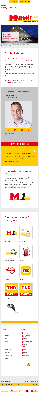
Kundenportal (7, 352)
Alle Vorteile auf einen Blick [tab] (11, 161)
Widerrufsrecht (26, 352)
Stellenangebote (8, 349)
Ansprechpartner (8, 350)
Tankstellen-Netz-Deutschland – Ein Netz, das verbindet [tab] (18, 153)
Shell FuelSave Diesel (27, 341)
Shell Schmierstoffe (27, 339)
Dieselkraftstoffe (26, 336)
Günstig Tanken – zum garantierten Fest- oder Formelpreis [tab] (19, 156)
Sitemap (6, 358)
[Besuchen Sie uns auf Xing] (11, 384)
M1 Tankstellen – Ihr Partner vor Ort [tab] (14, 151)
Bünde (6, 338)
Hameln (6, 341)
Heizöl (24, 332)
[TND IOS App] (36, 384)
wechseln (16, 44)
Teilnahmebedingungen (28, 350)
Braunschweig (8, 336)
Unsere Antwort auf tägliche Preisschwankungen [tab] (17, 159)
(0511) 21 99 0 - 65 (19, 144)
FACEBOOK (8, 82)
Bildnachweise (26, 349)
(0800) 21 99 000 (8, 7)
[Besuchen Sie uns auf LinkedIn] (17, 384)
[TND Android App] (33, 384)
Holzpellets (25, 344)
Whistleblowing (26, 355)
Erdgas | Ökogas (26, 333)
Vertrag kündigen (8, 355)
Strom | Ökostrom (26, 335)
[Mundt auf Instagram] (5, 384)
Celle (6, 339)
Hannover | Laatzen (9, 332)
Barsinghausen (8, 335)
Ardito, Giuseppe (9, 135)
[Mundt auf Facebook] (2, 384)
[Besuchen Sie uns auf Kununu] (14, 384)
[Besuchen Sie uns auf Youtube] (8, 384)
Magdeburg (7, 333)
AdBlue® (25, 338)
